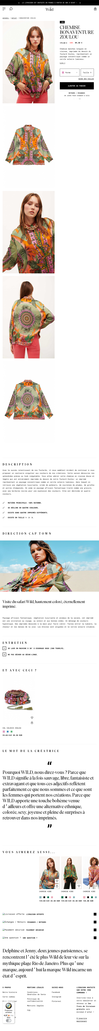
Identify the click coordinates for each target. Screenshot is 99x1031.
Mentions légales (35, 1006)
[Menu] (13, 1002)
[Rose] (52, 897)
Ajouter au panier (76, 86)
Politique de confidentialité (35, 1000)
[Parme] (4, 732)
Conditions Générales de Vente (36, 993)
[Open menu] (4, 8)
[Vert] (12, 732)
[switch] (8, 1020)
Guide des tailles (86, 79)
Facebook (56, 992)
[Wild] (49, 9)
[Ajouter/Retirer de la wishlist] (32, 718)
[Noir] (44, 897)
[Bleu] (8, 732)
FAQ (28, 1010)
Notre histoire (10, 992)
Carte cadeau (9, 997)
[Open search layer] (11, 8)
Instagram (56, 997)
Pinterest (56, 1001)
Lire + (62, 63)
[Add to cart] (32, 723)
